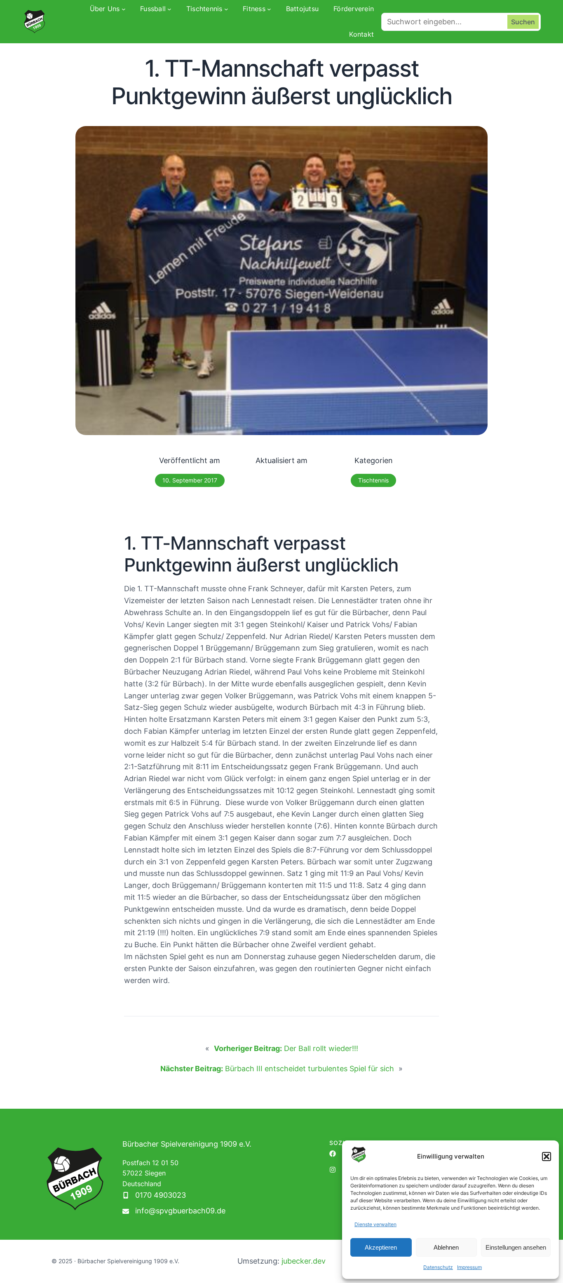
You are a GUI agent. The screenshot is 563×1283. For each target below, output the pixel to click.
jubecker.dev (304, 1261)
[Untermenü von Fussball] (169, 9)
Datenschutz (438, 1267)
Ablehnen (446, 1247)
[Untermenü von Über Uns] (124, 9)
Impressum (469, 1267)
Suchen (523, 22)
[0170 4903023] (154, 1195)
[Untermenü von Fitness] (269, 9)
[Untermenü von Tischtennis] (226, 9)
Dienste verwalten (375, 1224)
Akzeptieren (381, 1247)
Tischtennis (373, 480)
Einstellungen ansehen (516, 1247)
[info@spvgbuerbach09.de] (173, 1211)
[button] (546, 1156)
